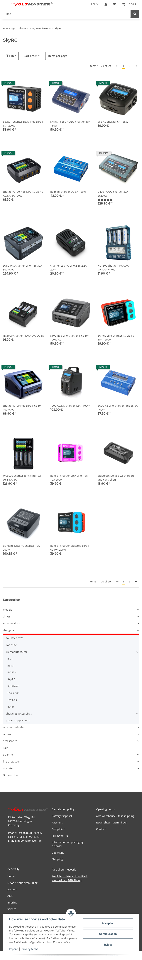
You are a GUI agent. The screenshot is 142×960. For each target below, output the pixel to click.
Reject (108, 944)
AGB (10, 896)
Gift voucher (10, 775)
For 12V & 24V (14, 638)
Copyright (58, 852)
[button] (106, 4)
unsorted (8, 768)
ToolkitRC (13, 693)
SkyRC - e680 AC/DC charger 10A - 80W (70, 123)
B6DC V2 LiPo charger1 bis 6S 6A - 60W (118, 407)
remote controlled (14, 727)
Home (11, 876)
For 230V (11, 645)
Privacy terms (29, 949)
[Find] (135, 14)
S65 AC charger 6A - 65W (113, 121)
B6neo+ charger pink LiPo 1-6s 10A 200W (69, 477)
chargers (8, 630)
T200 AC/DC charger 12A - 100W (70, 405)
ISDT (10, 658)
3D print (8, 754)
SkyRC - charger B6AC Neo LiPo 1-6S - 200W (23, 123)
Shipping (57, 859)
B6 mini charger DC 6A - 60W (68, 191)
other (10, 706)
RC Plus (12, 672)
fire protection (12, 761)
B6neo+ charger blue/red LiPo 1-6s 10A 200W (70, 547)
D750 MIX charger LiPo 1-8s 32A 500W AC (22, 267)
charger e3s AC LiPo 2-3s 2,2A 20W (68, 267)
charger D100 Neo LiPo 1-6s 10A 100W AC (22, 407)
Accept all (108, 923)
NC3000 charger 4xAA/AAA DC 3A (23, 335)
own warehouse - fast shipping (115, 816)
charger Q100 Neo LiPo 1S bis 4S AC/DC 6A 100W (23, 193)
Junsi (10, 665)
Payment (57, 822)
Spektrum (13, 686)
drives (7, 616)
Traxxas (12, 700)
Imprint (13, 949)
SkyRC (11, 679)
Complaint (58, 829)
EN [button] (93, 4)
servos (7, 734)
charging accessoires (19, 713)
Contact (101, 829)
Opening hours (105, 809)
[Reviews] (105, 199)
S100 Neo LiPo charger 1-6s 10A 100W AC (69, 337)
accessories (10, 741)
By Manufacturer (16, 652)
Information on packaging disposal (68, 844)
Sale (5, 748)
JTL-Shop (122, 955)
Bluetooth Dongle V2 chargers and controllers (116, 477)
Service (11, 909)
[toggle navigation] (5, 2)
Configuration (108, 933)
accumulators (11, 623)
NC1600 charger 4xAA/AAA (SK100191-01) (114, 267)
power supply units (18, 720)
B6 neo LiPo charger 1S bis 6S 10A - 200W (116, 337)
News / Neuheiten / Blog (22, 883)
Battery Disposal (62, 816)
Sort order (30, 56)
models (7, 609)
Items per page (57, 56)
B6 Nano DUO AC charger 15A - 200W (22, 547)
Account (12, 889)
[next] (135, 66)
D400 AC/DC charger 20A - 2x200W (114, 193)
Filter (12, 56)
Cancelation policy (63, 809)
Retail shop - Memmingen (112, 822)
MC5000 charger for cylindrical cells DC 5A (22, 477)
